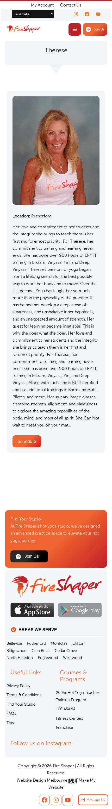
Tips (10, 722)
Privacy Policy (18, 685)
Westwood (72, 657)
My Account (42, 5)
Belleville (14, 643)
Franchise (64, 727)
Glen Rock (41, 650)
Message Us (95, 800)
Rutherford (36, 643)
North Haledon (20, 657)
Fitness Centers (69, 718)
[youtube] (98, 14)
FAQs (11, 713)
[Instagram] (75, 14)
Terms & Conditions (24, 695)
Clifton (78, 643)
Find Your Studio (21, 704)
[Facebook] (87, 14)
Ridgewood (17, 650)
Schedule (27, 441)
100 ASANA (66, 709)
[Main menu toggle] (75, 29)
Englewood (48, 657)
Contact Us (70, 5)
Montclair (59, 643)
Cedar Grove (66, 650)
